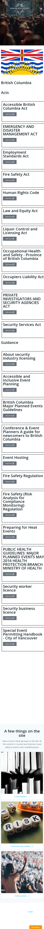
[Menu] (41, 8)
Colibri (30, 912)
